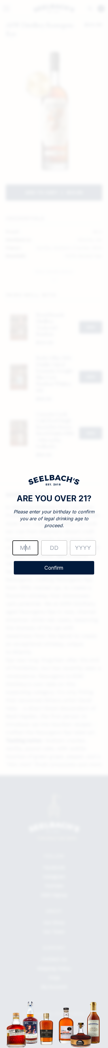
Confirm (53, 568)
